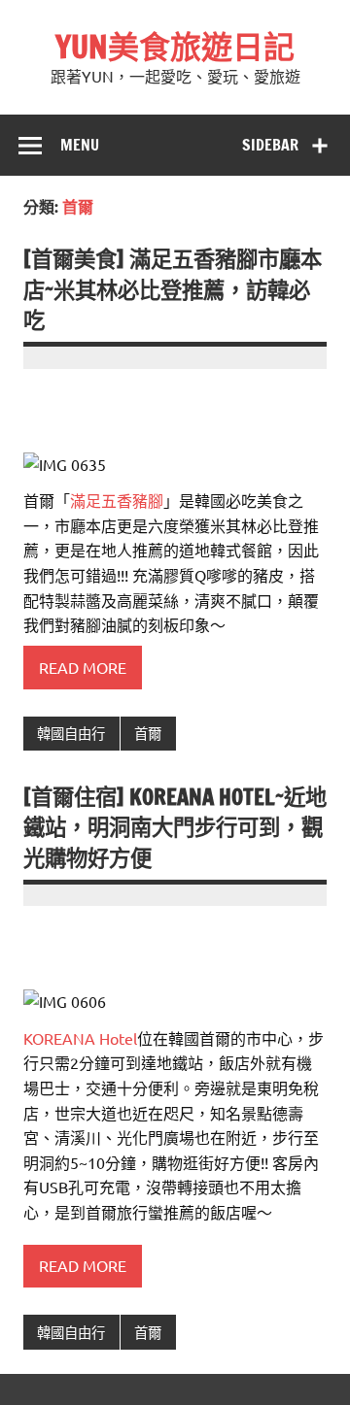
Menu (79, 144)
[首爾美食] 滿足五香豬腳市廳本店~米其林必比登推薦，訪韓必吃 (172, 289)
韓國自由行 (71, 733)
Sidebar (270, 144)
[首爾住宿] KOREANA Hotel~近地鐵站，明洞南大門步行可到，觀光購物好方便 (175, 827)
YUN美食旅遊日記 (175, 46)
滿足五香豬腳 (116, 500)
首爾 (147, 733)
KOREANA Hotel (80, 1038)
